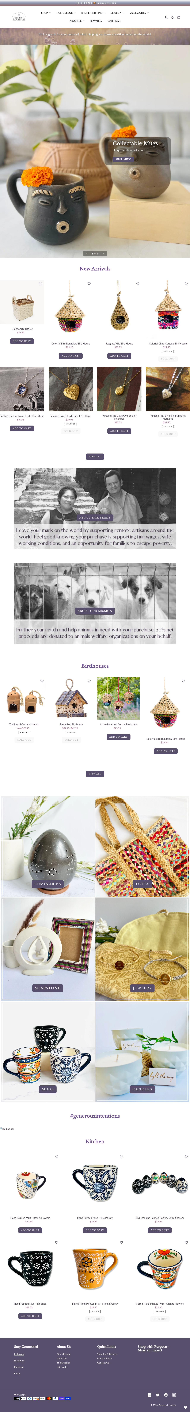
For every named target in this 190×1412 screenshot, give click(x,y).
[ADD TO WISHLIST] (40, 283)
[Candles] (142, 1052)
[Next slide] (103, 253)
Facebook (19, 1360)
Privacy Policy (104, 1358)
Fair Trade (62, 1366)
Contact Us (103, 1362)
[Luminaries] (48, 846)
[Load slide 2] (95, 254)
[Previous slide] (86, 253)
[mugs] (48, 1052)
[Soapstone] (48, 949)
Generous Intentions (167, 1405)
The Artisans (63, 1362)
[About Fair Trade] (95, 515)
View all (95, 456)
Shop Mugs (123, 159)
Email (17, 1373)
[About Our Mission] (95, 609)
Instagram (19, 1354)
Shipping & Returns (107, 1354)
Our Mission (63, 1354)
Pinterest (19, 1366)
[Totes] (142, 846)
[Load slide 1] (92, 254)
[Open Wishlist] (186, 1408)
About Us (62, 1358)
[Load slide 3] (98, 254)
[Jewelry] (142, 949)
